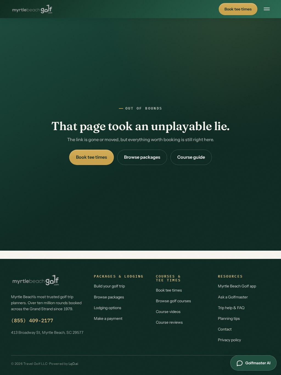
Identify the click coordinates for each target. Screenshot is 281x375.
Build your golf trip (109, 286)
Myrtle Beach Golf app (237, 286)
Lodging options (107, 307)
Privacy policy (229, 339)
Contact (225, 329)
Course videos (168, 311)
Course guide (191, 157)
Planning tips (229, 318)
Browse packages (142, 157)
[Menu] (267, 9)
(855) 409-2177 (32, 320)
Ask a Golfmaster (233, 297)
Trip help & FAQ (231, 307)
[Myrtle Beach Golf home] (32, 9)
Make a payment (108, 318)
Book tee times (238, 9)
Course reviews (169, 322)
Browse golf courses (173, 300)
